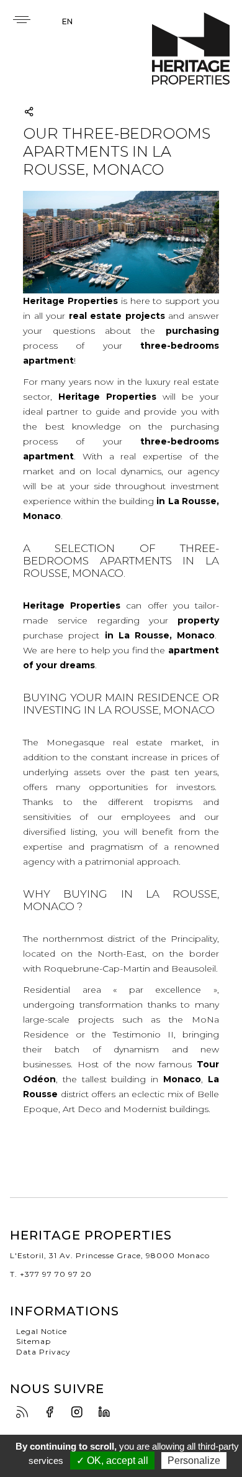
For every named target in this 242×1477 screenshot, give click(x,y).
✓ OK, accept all (112, 1460)
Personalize (194, 1460)
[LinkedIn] (107, 1412)
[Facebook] (52, 1412)
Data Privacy (43, 1351)
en (67, 21)
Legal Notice (41, 1331)
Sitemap (33, 1341)
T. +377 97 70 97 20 (51, 1274)
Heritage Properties (191, 48)
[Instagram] (80, 1412)
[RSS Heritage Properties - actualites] (25, 1412)
